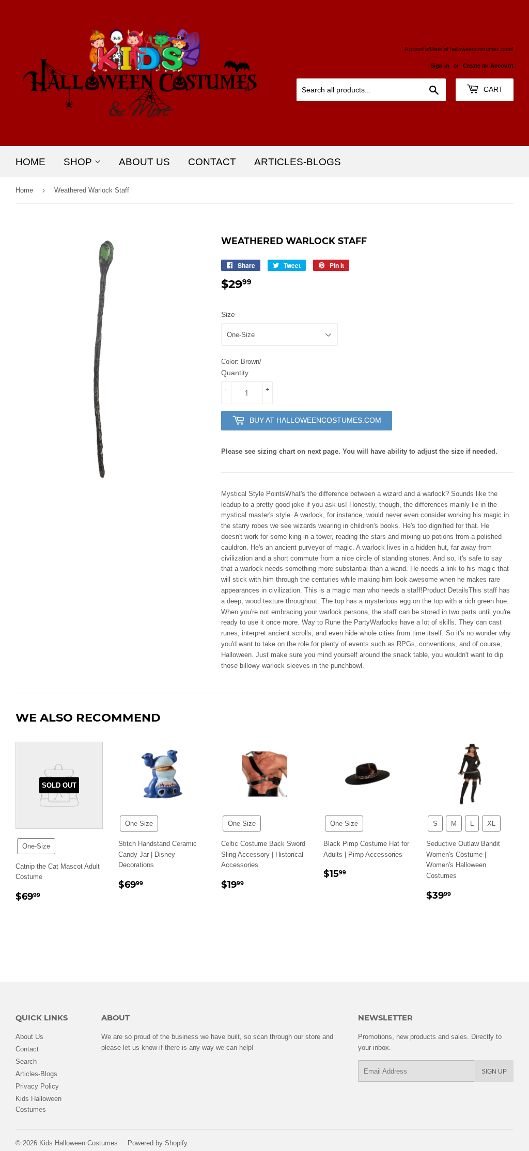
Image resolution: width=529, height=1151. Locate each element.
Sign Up (494, 1071)
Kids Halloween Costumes (78, 1143)
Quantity (234, 373)
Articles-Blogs (297, 161)
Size (228, 314)
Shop (79, 161)
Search (26, 1061)
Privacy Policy (37, 1086)
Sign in (439, 65)
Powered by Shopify (158, 1143)
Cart (492, 89)
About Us (144, 161)
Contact (212, 161)
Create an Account (488, 65)
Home (30, 161)
